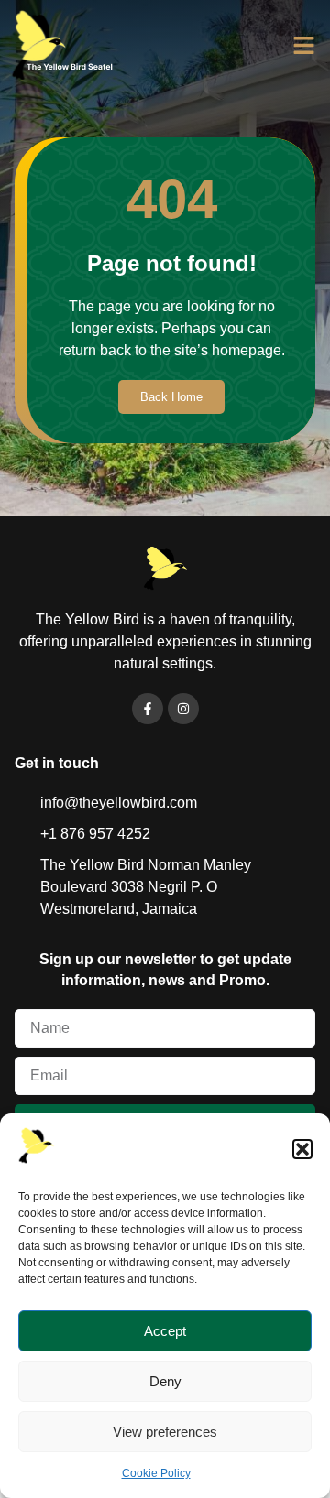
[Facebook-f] (147, 708)
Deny (165, 1381)
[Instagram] (183, 708)
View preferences (165, 1431)
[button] (302, 1149)
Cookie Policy (156, 1473)
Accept (165, 1331)
